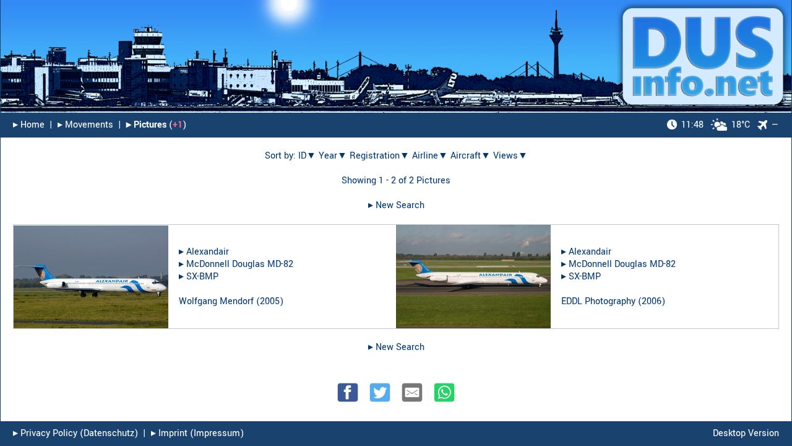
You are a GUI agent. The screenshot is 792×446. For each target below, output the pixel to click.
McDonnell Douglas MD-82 (239, 264)
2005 (270, 301)
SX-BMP (202, 276)
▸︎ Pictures (146, 124)
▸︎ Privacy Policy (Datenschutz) (75, 433)
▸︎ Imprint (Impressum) (197, 433)
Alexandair (207, 251)
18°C (715, 124)
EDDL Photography (598, 301)
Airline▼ (430, 155)
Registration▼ (380, 155)
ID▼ (307, 155)
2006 (651, 301)
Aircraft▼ (470, 155)
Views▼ (510, 155)
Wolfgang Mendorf (216, 301)
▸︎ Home (29, 124)
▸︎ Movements (85, 124)
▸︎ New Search (396, 205)
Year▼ (333, 155)
